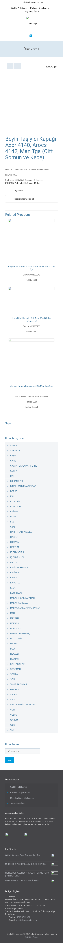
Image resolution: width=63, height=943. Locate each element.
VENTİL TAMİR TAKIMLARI (22, 705)
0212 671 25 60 (23, 917)
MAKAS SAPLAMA (19, 603)
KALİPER (14, 572)
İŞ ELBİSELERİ (17, 552)
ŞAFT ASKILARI (17, 664)
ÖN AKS (14, 644)
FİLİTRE (14, 511)
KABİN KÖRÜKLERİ (19, 567)
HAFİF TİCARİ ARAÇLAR (21, 532)
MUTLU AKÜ (16, 638)
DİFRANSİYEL (11, 183)
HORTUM (14, 547)
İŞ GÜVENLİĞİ (17, 557)
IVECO (13, 562)
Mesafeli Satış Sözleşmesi (22, 798)
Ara (9, 760)
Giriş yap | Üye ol (31, 11)
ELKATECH (15, 506)
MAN (12, 613)
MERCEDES (16, 628)
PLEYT (13, 649)
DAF (12, 476)
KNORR (13, 588)
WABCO (14, 720)
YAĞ (12, 730)
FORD (13, 517)
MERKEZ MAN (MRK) (29, 183)
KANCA (13, 578)
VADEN (13, 694)
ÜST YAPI (14, 689)
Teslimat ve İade (17, 803)
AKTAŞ (13, 445)
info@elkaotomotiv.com (33, 2)
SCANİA (14, 674)
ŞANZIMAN (15, 669)
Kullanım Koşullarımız (40, 8)
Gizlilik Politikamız (19, 8)
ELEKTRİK (15, 501)
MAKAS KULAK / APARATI (22, 598)
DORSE (13, 491)
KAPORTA (15, 583)
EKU (12, 496)
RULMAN (14, 659)
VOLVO (13, 715)
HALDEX (14, 537)
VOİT (12, 710)
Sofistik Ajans (31, 937)
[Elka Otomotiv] (31, 23)
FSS (12, 522)
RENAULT (14, 654)
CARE (13, 461)
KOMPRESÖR (16, 593)
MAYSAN (14, 618)
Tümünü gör (51, 67)
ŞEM (12, 679)
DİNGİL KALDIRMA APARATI (23, 486)
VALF (12, 699)
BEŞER (13, 456)
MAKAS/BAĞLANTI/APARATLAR (25, 608)
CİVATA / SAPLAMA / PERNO (23, 466)
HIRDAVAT (15, 542)
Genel (12, 527)
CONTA (13, 471)
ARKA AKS (15, 450)
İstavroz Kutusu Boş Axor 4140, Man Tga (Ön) (31, 386)
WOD (12, 725)
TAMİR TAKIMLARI (19, 684)
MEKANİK (14, 623)
